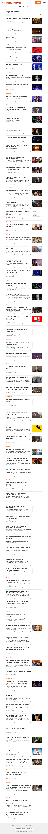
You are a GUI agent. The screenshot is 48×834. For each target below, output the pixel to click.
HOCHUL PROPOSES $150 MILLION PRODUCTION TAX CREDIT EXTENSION (16, 108)
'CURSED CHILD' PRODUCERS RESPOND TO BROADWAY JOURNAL (17, 146)
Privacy (24, 825)
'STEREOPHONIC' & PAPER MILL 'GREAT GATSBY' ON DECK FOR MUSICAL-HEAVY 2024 (17, 683)
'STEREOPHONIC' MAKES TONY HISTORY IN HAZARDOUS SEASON (18, 581)
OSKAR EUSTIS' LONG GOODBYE (15, 449)
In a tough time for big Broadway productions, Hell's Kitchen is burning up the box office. (18, 473)
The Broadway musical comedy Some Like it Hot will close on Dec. (18, 753)
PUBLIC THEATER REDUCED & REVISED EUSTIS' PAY (16, 247)
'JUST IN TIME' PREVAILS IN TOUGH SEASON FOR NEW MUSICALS (18, 271)
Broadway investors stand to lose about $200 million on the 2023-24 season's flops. (18, 440)
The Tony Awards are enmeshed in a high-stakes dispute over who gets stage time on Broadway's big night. (18, 530)
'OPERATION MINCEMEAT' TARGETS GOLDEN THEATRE (18, 426)
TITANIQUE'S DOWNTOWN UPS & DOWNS (17, 97)
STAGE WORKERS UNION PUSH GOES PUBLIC (18, 625)
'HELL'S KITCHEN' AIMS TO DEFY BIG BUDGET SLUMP (18, 470)
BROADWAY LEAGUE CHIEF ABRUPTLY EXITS (18, 671)
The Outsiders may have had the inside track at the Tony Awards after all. (17, 486)
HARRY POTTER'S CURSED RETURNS (16, 137)
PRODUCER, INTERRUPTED (13, 29)
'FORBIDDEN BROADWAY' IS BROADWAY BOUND (17, 637)
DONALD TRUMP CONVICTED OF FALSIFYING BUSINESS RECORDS (18, 517)
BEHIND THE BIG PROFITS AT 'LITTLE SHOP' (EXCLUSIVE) (18, 705)
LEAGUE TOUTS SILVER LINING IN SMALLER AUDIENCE (18, 694)
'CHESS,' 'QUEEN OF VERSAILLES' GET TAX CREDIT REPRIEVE (17, 201)
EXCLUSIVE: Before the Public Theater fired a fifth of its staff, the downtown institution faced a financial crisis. (18, 452)
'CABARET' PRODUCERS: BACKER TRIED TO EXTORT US (18, 191)
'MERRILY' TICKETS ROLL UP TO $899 (16, 728)
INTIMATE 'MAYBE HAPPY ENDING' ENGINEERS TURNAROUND (15, 260)
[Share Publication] (33, 2)
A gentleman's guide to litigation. (13, 120)
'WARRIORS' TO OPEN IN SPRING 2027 (16, 48)
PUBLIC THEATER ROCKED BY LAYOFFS (17, 129)
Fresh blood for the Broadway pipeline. (14, 88)
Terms (27, 825)
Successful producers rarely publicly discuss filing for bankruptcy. (17, 791)
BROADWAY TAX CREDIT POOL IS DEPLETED (18, 238)
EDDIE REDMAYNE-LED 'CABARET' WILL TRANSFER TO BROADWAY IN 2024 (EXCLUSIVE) (17, 802)
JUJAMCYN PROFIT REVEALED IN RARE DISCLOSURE (16, 437)
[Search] (31, 2)
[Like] (7, 151)
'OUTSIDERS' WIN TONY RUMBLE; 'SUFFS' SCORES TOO (17, 483)
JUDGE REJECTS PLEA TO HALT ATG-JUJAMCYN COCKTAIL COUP (16, 715)
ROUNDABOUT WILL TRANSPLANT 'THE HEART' (17, 85)
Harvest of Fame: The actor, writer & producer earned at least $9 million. (18, 78)
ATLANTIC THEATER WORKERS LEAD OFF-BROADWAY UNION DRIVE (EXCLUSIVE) (17, 661)
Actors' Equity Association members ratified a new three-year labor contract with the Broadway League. (18, 161)
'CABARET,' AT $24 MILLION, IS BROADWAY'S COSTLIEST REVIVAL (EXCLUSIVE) (18, 760)
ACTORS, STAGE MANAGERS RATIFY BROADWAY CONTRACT (16, 158)
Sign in (44, 2)
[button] (20, 6)
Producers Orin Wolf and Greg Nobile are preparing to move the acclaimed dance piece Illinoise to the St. (18, 618)
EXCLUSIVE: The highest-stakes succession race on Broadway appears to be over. (18, 370)
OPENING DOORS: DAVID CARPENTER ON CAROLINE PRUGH (17, 507)
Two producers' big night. (11, 38)
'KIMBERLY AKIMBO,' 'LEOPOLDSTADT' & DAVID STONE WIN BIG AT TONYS (17, 813)
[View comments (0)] (15, 33)
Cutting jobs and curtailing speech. (13, 130)
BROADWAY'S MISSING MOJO (14, 64)
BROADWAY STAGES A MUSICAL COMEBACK (18, 18)
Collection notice (32, 825)
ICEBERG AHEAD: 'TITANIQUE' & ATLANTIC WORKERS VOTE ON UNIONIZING (17, 648)
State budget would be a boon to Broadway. (15, 110)
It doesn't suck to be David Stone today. (14, 815)
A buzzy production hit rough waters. (13, 98)
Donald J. (8, 520)
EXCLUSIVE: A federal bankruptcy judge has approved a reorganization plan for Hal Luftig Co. (17, 333)
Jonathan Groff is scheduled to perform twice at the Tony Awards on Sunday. (17, 274)
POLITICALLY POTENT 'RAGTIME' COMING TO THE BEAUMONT (18, 317)
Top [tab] (11, 14)
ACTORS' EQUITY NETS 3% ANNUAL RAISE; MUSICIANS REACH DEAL (17, 168)
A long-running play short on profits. (13, 138)
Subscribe (38, 2)
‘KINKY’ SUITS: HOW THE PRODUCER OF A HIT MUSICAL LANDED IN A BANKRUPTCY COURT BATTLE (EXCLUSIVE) (18, 787)
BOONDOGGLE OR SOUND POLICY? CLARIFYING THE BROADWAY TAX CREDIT (17, 295)
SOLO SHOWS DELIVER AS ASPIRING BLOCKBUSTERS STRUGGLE (16, 773)
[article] (24, 20)
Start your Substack (21, 828)
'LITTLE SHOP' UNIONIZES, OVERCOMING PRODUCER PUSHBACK (17, 569)
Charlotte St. (8, 673)
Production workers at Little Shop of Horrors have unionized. (18, 571)
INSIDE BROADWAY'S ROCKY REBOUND (17, 307)
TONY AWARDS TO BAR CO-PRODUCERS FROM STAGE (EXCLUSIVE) (17, 527)
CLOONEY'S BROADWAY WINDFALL (15, 76)
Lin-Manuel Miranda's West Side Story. (14, 49)
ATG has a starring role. (11, 19)
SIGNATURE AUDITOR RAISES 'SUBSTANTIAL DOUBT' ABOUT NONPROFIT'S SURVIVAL (18, 388)
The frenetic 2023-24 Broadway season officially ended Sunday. (17, 551)
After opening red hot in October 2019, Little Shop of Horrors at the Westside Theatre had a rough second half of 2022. (18, 708)
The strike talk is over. (10, 171)
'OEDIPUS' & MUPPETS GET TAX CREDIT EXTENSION (17, 178)
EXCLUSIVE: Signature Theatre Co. (13, 391)
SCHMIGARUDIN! (10, 37)
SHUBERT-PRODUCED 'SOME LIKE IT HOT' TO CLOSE (18, 749)
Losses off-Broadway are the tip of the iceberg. (15, 57)
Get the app (29, 828)
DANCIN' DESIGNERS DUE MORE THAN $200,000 (16, 284)
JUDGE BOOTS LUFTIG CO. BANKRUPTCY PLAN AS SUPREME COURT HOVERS (17, 602)
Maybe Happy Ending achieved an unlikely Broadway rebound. (17, 264)
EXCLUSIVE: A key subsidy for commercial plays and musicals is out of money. (18, 240)
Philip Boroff (11, 21)
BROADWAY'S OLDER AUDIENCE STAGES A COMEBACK (17, 354)
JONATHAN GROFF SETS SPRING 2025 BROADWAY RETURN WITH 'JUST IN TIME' (17, 459)
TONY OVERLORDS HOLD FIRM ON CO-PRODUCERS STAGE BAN (16, 494)
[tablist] (12, 15)
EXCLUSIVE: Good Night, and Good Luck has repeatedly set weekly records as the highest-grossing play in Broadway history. (18, 298)
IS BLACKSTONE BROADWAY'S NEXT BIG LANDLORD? (17, 225)
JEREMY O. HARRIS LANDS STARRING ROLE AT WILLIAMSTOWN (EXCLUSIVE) (18, 558)
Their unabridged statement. (12, 148)
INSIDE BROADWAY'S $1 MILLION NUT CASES (18, 737)
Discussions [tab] (15, 14)
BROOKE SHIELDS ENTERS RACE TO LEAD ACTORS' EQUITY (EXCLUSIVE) (17, 592)
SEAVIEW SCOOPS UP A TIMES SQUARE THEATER (17, 378)
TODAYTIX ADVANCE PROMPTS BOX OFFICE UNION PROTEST (18, 400)
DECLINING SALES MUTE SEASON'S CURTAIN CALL (18, 548)
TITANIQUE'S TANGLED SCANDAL (15, 56)
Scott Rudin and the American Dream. (13, 30)
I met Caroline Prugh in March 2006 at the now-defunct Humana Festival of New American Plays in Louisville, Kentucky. (17, 510)
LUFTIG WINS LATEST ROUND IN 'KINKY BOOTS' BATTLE (16, 330)
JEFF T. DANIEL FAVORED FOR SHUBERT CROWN (17, 367)
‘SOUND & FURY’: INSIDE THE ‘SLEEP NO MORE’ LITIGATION (17, 413)
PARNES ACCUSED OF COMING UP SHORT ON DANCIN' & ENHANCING (18, 117)
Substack (18, 831)
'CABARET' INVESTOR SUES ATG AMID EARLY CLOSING (18, 212)
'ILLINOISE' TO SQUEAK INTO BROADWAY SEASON (17, 615)
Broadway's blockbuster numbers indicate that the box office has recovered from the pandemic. (18, 310)
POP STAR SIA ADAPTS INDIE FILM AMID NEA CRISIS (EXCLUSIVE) (18, 343)
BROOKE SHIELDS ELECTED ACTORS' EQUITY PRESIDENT (18, 537)
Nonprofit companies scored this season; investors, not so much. (18, 66)
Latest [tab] (8, 14)
